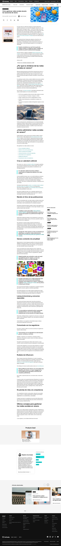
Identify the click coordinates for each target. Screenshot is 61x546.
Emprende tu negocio (29, 4)
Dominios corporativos (26, 521)
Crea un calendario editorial (24, 148)
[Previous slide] (44, 485)
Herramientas (22, 4)
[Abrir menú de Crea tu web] (17, 4)
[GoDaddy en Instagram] (50, 537)
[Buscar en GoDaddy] (57, 5)
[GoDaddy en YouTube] (58, 537)
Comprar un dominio (54, 517)
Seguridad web (38, 4)
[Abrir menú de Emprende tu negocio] (33, 4)
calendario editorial (31, 164)
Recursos (10, 520)
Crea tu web (15, 4)
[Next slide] (48, 485)
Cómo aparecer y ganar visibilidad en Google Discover (40, 496)
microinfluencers (40, 365)
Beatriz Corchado (23, 16)
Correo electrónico (21, 1)
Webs (52, 521)
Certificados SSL (36, 1)
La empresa (3, 518)
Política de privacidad (52, 541)
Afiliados (34, 521)
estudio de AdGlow (27, 90)
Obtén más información (36, 499)
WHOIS (24, 527)
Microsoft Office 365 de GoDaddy (35, 187)
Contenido (38, 454)
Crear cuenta (46, 522)
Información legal (46, 541)
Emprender (49, 215)
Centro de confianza (4, 527)
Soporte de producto (11, 517)
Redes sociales (38, 462)
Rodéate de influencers (23, 156)
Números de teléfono (54, 531)
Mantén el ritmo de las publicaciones (26, 149)
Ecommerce (49, 228)
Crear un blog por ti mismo (30, 282)
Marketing (49, 222)
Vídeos (37, 464)
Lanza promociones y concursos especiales (27, 153)
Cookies (58, 541)
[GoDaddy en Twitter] (55, 537)
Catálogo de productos (26, 529)
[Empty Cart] (57, 1)
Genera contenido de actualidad (25, 151)
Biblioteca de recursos (6, 4)
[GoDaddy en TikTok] (53, 537)
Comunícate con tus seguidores (25, 154)
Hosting (53, 526)
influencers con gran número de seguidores (25, 362)
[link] (7, 20)
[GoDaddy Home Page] (6, 537)
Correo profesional (54, 523)
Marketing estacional (38, 457)
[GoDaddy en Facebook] (47, 537)
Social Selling (52, 4)
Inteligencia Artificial (45, 4)
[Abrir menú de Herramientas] (24, 4)
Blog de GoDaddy (4, 524)
